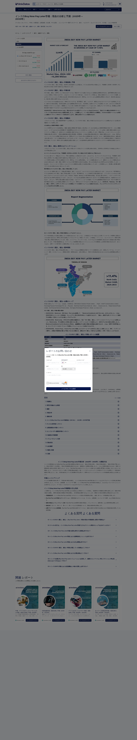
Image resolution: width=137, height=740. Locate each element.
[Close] (90, 351)
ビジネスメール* (80, 360)
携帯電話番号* (64, 360)
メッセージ (48, 372)
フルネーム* (49, 360)
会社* (47, 366)
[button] (63, 362)
